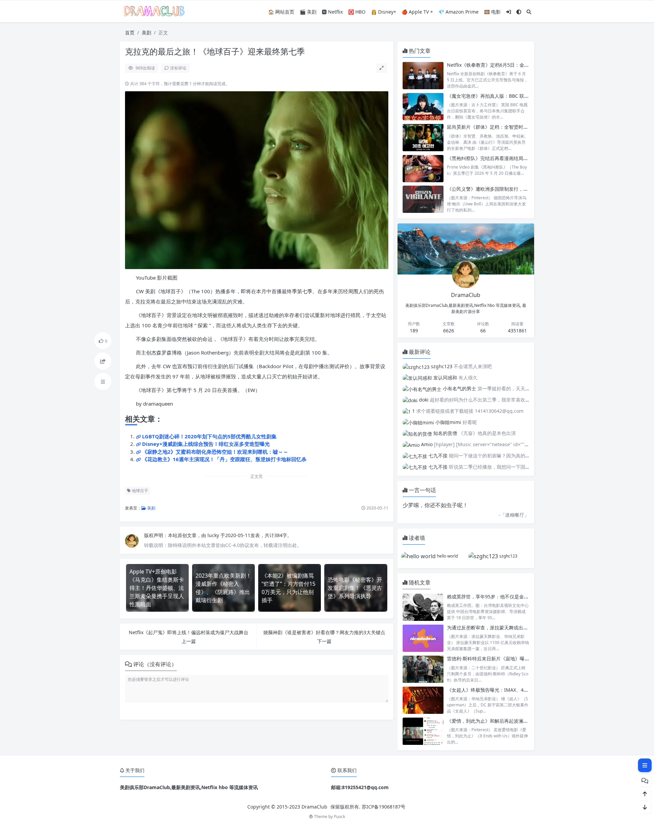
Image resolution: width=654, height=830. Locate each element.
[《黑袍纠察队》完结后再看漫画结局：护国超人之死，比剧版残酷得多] (423, 168)
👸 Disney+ (383, 12)
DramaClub (314, 806)
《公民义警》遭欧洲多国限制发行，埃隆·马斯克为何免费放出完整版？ (521, 189)
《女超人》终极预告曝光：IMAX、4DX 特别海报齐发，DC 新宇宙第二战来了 (528, 690)
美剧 (146, 32)
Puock (339, 816)
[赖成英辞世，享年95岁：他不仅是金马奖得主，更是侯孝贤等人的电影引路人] (423, 607)
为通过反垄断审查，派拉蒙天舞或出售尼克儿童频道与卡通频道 (513, 627)
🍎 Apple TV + (417, 12)
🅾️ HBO (356, 12)
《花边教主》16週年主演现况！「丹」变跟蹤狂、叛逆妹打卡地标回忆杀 (224, 459)
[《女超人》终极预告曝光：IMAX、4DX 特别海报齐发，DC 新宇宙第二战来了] (423, 700)
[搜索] (529, 12)
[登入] (508, 12)
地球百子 (139, 491)
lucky (213, 535)
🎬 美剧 (308, 12)
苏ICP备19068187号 (383, 806)
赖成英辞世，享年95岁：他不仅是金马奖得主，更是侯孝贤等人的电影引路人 (528, 596)
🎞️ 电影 (492, 12)
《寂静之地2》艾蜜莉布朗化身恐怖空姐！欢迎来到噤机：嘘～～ (215, 451)
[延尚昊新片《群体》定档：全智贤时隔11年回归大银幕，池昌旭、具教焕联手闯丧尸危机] (423, 137)
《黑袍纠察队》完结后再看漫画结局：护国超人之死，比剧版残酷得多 (521, 158)
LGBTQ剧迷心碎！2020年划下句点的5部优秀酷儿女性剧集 (209, 436)
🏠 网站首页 (281, 12)
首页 (130, 32)
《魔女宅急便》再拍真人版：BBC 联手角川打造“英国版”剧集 (511, 96)
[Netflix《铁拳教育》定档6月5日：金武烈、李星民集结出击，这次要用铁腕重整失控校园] (423, 75)
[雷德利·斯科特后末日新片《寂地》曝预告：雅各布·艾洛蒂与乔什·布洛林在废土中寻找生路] (423, 669)
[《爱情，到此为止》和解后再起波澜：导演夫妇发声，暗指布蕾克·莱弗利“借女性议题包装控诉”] (423, 731)
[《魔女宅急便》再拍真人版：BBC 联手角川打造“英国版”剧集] (423, 106)
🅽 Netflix (332, 12)
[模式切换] (519, 12)
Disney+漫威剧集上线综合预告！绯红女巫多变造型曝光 (206, 443)
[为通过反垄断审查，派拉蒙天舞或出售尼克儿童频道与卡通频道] (423, 638)
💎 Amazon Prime (458, 12)
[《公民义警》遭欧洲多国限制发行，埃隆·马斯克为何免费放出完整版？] (423, 199)
